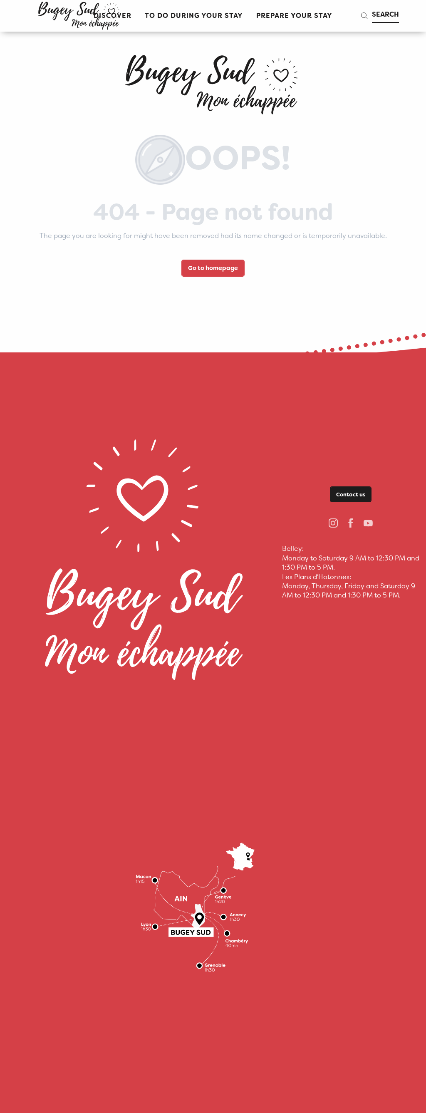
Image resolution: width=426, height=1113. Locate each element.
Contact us (350, 494)
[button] (194, 16)
